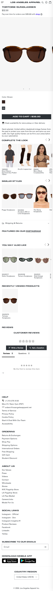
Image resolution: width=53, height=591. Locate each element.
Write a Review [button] (17, 348)
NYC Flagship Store (10, 489)
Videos (5, 476)
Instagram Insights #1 (11, 521)
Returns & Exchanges (11, 435)
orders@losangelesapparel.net (18, 407)
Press (4, 473)
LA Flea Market (8, 496)
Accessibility (7, 424)
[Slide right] (29, 89)
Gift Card (6, 455)
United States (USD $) (25, 577)
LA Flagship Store (9, 493)
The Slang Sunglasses (38, 210)
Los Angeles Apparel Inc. (30, 588)
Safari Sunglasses (8, 276)
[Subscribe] (45, 547)
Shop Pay (6, 442)
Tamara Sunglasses (25, 276)
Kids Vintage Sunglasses (38, 277)
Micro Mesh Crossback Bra (39, 172)
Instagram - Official (10, 514)
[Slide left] (23, 89)
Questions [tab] (22, 353)
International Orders (10, 448)
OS (3, 108)
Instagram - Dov (9, 517)
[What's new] (46, 2)
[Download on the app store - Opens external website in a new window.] (10, 562)
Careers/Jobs (7, 499)
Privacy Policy (8, 414)
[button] (2, 2)
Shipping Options (9, 445)
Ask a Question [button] (38, 348)
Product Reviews (9, 524)
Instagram (33, 231)
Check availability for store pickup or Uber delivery (25, 123)
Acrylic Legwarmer (25, 169)
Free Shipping (8, 452)
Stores (4, 486)
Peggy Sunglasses (8, 210)
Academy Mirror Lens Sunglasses (24, 212)
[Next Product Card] (49, 139)
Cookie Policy (8, 417)
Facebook (6, 527)
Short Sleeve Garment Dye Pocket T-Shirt (9, 172)
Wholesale (6, 483)
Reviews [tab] (6, 353)
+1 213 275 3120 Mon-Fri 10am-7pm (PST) (13, 402)
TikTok (4, 534)
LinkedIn (5, 530)
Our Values (6, 470)
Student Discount (9, 458)
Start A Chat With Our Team (13, 420)
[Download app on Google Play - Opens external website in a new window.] (28, 562)
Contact (5, 480)
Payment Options (9, 438)
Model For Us (8, 502)
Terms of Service (9, 410)
